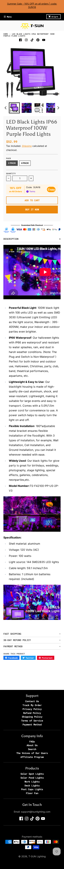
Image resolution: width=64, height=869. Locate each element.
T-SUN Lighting (37, 856)
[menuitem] (14, 107)
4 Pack (25, 163)
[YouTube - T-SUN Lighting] (43, 40)
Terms (32, 191)
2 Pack (12, 163)
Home (5, 34)
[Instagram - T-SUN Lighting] (26, 40)
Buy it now (32, 209)
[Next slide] (58, 108)
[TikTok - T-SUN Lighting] (32, 40)
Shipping (27, 145)
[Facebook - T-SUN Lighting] (20, 40)
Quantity (11, 173)
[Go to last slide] (5, 108)
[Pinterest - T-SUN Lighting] (38, 40)
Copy (51, 189)
